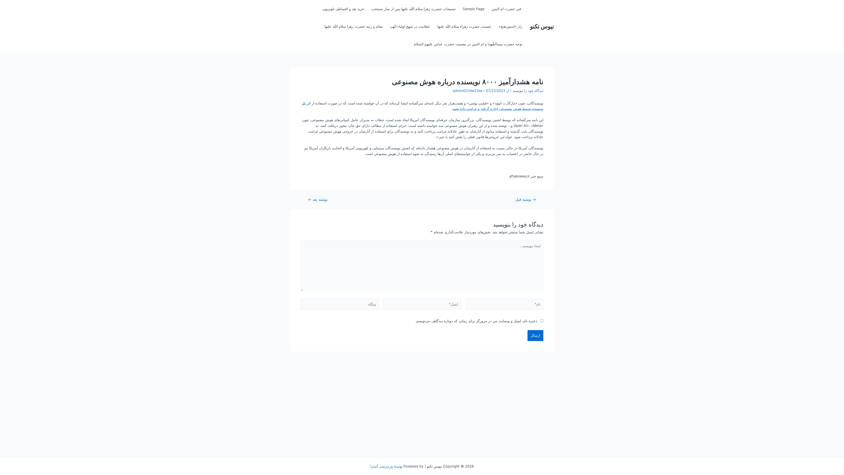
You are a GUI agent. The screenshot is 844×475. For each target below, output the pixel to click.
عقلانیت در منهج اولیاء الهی (410, 26)
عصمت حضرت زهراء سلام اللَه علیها (464, 26)
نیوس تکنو (542, 26)
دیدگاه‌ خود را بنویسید (528, 90)
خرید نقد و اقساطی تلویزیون (343, 9)
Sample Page (473, 9)
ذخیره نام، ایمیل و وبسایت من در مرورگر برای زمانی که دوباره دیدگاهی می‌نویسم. (476, 321)
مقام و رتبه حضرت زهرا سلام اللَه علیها (353, 26)
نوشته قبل (525, 199)
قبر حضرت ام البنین (506, 9)
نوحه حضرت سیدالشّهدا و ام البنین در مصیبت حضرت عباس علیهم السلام (468, 44)
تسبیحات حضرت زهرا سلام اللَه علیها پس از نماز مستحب (413, 9)
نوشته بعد (318, 199)
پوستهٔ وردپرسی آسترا (386, 466)
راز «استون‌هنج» (510, 26)
